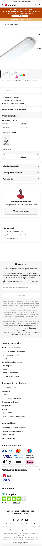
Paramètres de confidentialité (15, 524)
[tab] (21, 360)
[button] (4, 74)
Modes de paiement (10, 373)
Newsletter (6, 391)
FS (20, 16)
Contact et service (11, 343)
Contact (5, 358)
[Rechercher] (36, 4)
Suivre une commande (11, 355)
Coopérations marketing (11, 398)
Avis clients (8, 179)
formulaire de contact (26, 326)
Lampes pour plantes (11, 24)
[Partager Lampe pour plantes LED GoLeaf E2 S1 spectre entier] (38, 34)
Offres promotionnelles (11, 402)
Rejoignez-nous (8, 405)
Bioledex (24, 124)
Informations (8, 423)
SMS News (6, 395)
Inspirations (6, 416)
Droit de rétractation (11, 348)
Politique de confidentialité (12, 431)
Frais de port (7, 366)
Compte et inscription (10, 376)
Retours (5, 369)
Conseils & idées (18, 416)
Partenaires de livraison (14, 469)
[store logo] (12, 4)
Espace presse (7, 413)
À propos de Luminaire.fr (14, 383)
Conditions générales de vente (14, 427)
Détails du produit (11, 166)
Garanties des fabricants (12, 362)
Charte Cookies (8, 435)
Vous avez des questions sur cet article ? (22, 157)
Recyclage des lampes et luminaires (21, 530)
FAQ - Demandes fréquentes (13, 351)
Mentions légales (8, 438)
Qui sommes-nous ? (10, 388)
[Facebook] (15, 519)
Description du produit (13, 172)
